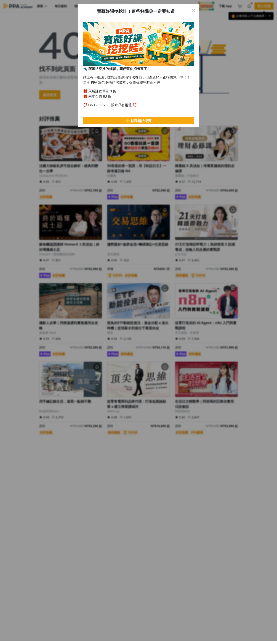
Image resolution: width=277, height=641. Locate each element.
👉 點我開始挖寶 (138, 120)
